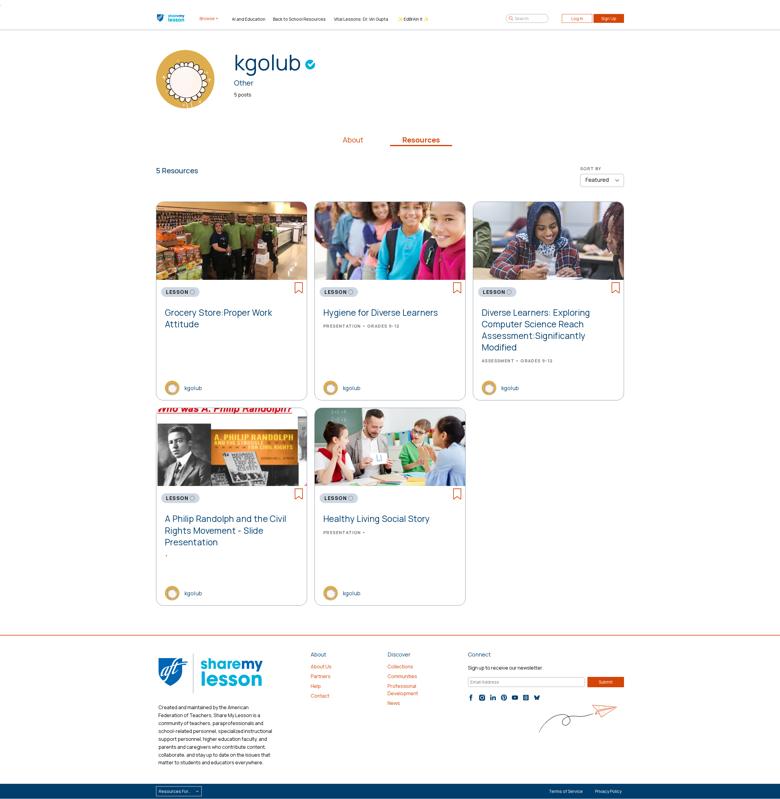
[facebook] (471, 698)
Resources (421, 140)
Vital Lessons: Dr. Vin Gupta (361, 19)
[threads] (526, 698)
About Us (321, 666)
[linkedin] (493, 698)
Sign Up (608, 18)
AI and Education (248, 19)
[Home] (171, 18)
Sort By (590, 168)
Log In (577, 18)
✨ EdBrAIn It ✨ (413, 19)
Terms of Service (566, 791)
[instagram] (482, 698)
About (353, 140)
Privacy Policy (608, 791)
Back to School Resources (299, 19)
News (394, 703)
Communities (402, 676)
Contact (320, 695)
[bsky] (537, 698)
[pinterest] (504, 698)
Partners (321, 676)
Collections (400, 666)
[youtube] (515, 698)
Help (316, 686)
